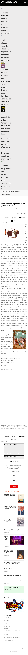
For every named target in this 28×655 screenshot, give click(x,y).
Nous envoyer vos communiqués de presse (12, 637)
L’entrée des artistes (7, 617)
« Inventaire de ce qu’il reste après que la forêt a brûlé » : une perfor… (10, 507)
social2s (6, 222)
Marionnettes (6, 620)
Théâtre (5, 618)
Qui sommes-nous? (7, 632)
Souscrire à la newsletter (8, 639)
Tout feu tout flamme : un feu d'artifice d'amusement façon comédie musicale (6, 541)
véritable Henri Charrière (13, 297)
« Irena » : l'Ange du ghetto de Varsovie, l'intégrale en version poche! (9, 519)
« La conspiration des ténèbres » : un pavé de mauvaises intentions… (6, 123)
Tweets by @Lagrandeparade (10, 456)
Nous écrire (6, 634)
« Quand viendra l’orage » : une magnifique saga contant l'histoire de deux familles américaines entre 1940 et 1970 (6, 87)
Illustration (6, 628)
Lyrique (5, 623)
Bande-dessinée (16, 191)
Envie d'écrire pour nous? (8, 640)
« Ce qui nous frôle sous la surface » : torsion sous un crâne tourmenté (12, 563)
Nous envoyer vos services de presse (19, 648)
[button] (6, 218)
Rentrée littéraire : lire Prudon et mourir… (13, 575)
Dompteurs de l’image (8, 626)
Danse (5, 622)
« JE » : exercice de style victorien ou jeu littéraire (9, 495)
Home (3, 191)
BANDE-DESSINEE (8, 191)
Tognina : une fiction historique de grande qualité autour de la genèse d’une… (8, 552)
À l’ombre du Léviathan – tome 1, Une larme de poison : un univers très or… (12, 530)
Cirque (5, 625)
